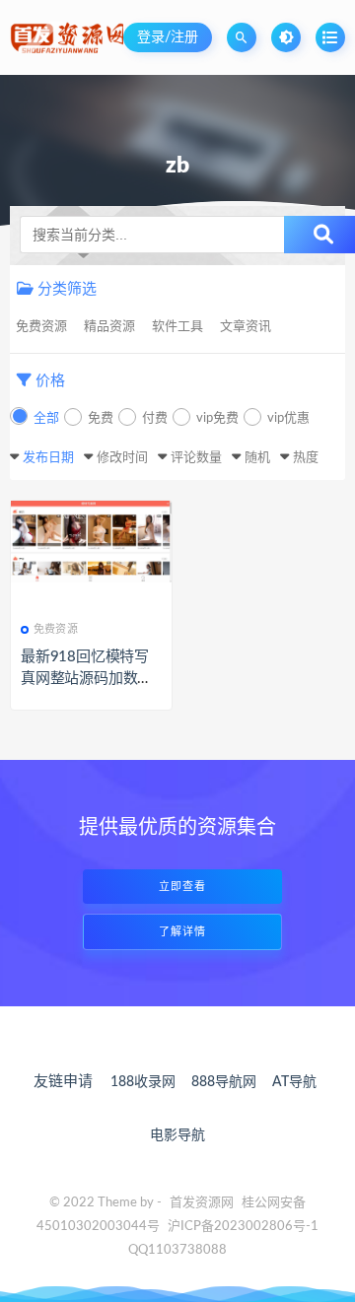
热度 (306, 457)
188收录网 (143, 1082)
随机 (257, 457)
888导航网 (223, 1082)
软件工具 (177, 326)
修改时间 (122, 457)
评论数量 (196, 457)
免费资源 (41, 326)
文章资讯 (245, 326)
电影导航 (177, 1135)
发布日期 (48, 457)
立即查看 (182, 886)
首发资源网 (202, 1203)
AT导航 (294, 1082)
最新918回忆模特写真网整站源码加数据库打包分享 (86, 679)
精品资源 (109, 326)
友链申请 (63, 1081)
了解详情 (182, 931)
